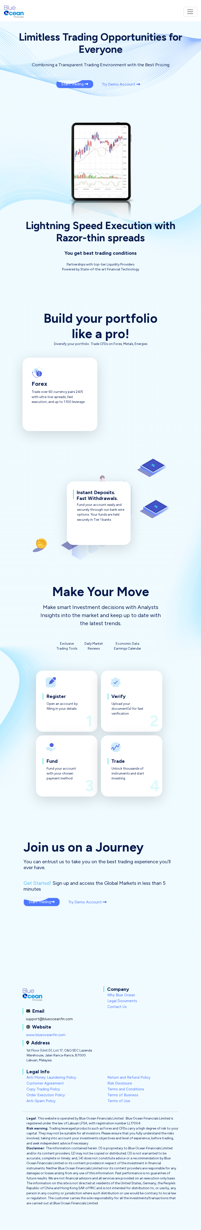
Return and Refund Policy (129, 1077)
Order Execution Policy (45, 1095)
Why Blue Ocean (121, 995)
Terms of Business (122, 1095)
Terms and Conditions (125, 1089)
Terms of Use (118, 1101)
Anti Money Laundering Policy (51, 1077)
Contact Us (117, 1007)
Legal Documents (122, 1001)
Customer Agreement (45, 1083)
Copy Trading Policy (43, 1089)
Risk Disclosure (119, 1083)
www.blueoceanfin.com (45, 1035)
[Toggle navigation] (190, 12)
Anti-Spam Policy (41, 1101)
